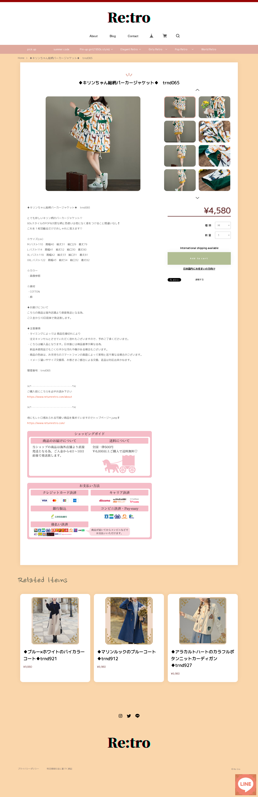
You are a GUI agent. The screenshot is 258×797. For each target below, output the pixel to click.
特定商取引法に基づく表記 (59, 769)
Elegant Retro (129, 49)
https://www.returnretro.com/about (49, 397)
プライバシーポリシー (28, 769)
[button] (197, 90)
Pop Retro (181, 49)
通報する (199, 279)
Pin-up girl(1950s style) (95, 49)
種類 (208, 225)
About (94, 35)
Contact (133, 35)
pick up (31, 49)
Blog (113, 35)
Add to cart (199, 258)
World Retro (208, 49)
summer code (61, 49)
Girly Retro (155, 49)
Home (21, 58)
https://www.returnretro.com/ (46, 423)
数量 (208, 235)
